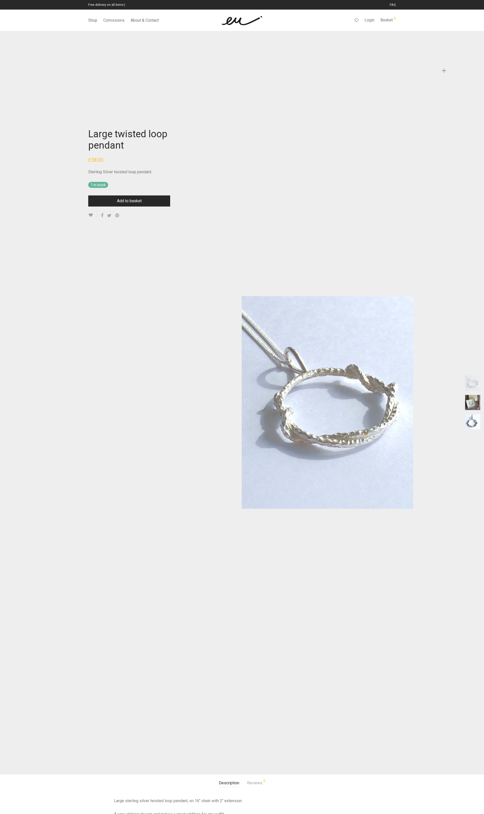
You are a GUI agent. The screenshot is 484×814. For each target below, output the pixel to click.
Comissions (114, 20)
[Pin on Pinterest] (117, 215)
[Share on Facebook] (102, 215)
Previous (214, 402)
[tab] (229, 783)
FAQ (393, 5)
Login (369, 20)
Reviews (256, 782)
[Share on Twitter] (109, 215)
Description (229, 783)
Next (440, 402)
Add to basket (129, 200)
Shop (92, 20)
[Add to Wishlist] (92, 215)
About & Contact (145, 20)
